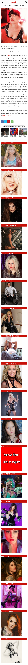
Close (24, 333)
